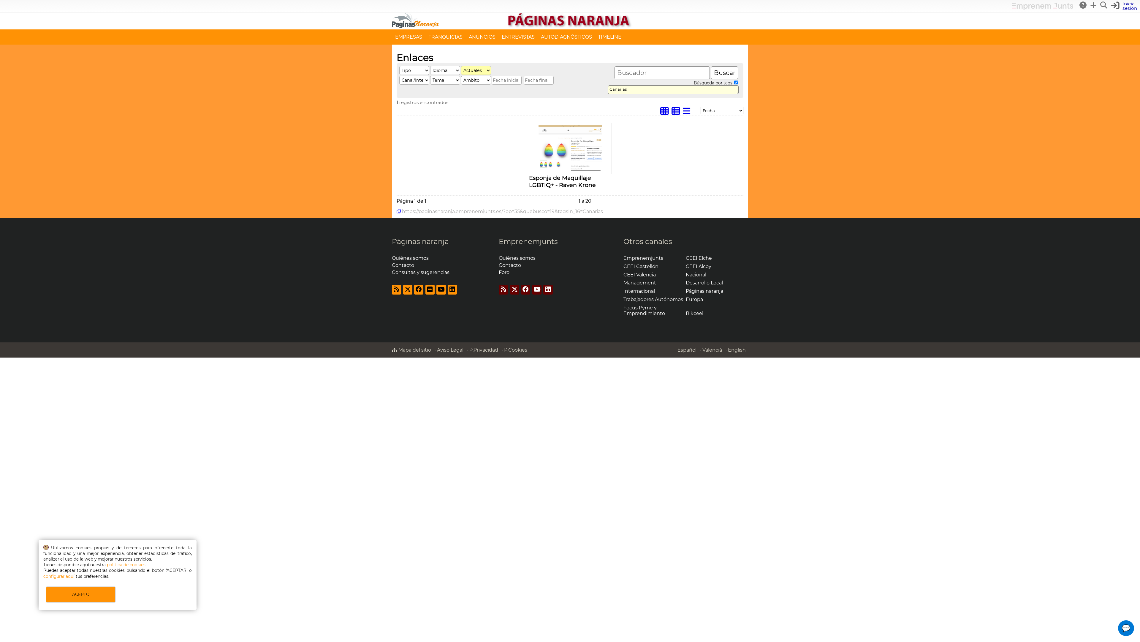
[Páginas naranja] (570, 26)
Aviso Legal (450, 350)
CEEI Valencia (639, 275)
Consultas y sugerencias (420, 272)
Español (686, 350)
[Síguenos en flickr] (430, 290)
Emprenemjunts (528, 241)
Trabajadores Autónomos (653, 299)
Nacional (696, 275)
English (737, 350)
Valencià (712, 350)
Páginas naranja (420, 241)
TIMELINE (609, 37)
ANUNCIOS (482, 37)
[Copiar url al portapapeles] (399, 211)
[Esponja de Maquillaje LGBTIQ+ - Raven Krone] (570, 171)
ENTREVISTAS (518, 37)
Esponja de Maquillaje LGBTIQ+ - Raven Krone (562, 181)
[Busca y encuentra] (1104, 5)
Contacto (403, 265)
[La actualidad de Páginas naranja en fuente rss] (396, 290)
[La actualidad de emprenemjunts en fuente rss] (503, 290)
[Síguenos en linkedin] (452, 290)
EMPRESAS (408, 37)
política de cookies (126, 564)
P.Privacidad (483, 350)
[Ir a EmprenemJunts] (1042, 8)
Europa (694, 299)
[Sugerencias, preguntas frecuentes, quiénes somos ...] (1083, 5)
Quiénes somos (410, 258)
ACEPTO (80, 594)
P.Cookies (515, 350)
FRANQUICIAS (445, 37)
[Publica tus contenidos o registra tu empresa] (1094, 5)
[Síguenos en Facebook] (418, 290)
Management (639, 283)
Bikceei (694, 313)
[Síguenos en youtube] (441, 290)
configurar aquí (59, 576)
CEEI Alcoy (698, 266)
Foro (504, 272)
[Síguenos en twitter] (407, 290)
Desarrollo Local (704, 283)
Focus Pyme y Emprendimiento (644, 310)
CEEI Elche (699, 258)
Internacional (639, 291)
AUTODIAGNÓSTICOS (566, 37)
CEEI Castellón (640, 266)
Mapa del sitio (414, 350)
